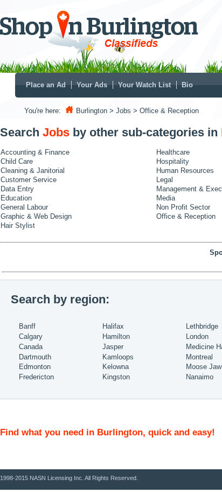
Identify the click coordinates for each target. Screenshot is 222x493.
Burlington (91, 111)
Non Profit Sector (183, 207)
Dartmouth (35, 357)
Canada (31, 347)
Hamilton (116, 336)
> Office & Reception (166, 111)
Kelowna (115, 367)
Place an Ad (46, 85)
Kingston (116, 377)
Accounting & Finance (35, 152)
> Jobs (120, 111)
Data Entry (17, 189)
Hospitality (172, 161)
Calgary (31, 336)
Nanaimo (199, 377)
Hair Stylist (18, 225)
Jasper (112, 347)
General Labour (24, 207)
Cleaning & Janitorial (33, 170)
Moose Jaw (203, 367)
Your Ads (92, 85)
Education (16, 198)
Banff (27, 326)
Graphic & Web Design (36, 216)
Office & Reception (186, 216)
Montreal (199, 357)
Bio (187, 85)
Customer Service (29, 180)
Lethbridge (202, 326)
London (197, 336)
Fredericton (36, 377)
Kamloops (118, 357)
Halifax (113, 326)
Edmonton (35, 367)
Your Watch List (144, 85)
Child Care (17, 161)
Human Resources (185, 170)
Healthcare (173, 152)
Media (165, 198)
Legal (164, 180)
